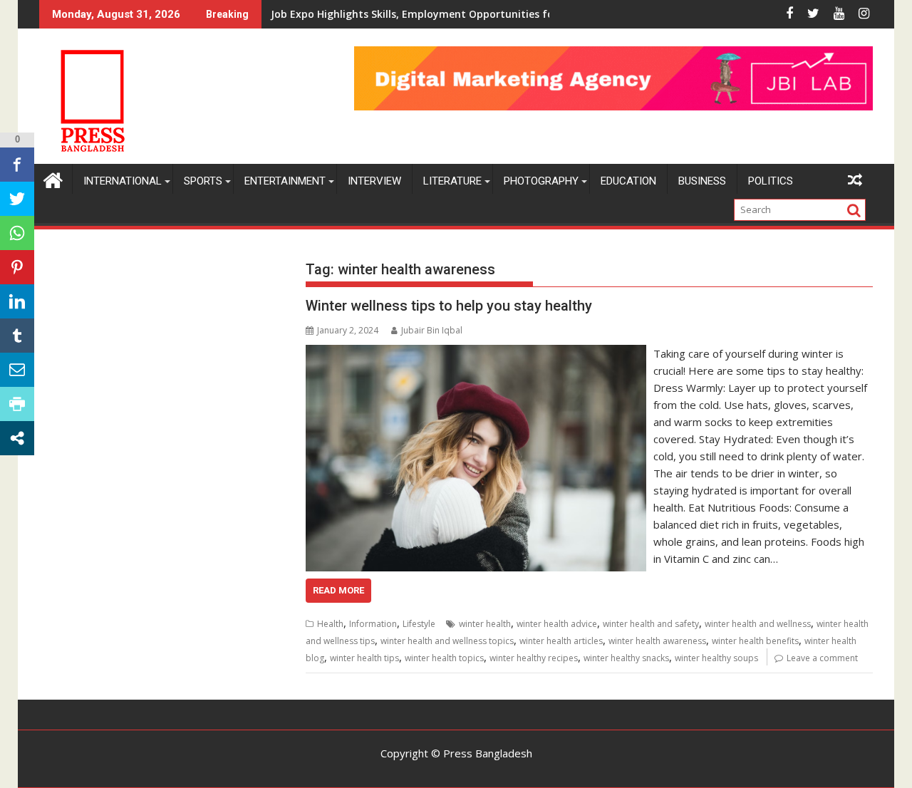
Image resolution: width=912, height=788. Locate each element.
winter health (485, 624)
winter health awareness (657, 641)
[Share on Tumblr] (17, 335)
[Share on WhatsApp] (17, 233)
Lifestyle (419, 624)
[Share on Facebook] (17, 164)
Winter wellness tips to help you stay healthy (449, 305)
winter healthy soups (716, 658)
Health (330, 624)
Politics (770, 181)
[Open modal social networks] (17, 438)
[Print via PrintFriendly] (17, 404)
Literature (452, 181)
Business (702, 181)
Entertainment (285, 181)
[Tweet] (17, 199)
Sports (203, 181)
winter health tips (364, 658)
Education (628, 181)
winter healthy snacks (626, 658)
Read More (338, 590)
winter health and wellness (758, 624)
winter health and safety (651, 624)
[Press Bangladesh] (53, 178)
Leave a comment (822, 658)
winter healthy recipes (533, 658)
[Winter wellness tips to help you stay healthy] (476, 353)
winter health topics (444, 658)
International (122, 181)
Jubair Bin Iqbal (431, 330)
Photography (541, 181)
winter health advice (557, 624)
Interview (374, 181)
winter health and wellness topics (447, 641)
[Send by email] (17, 370)
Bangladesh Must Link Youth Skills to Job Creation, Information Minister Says (464, 14)
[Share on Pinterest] (17, 267)
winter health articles (561, 641)
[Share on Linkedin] (17, 301)
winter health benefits (755, 641)
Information (373, 624)
